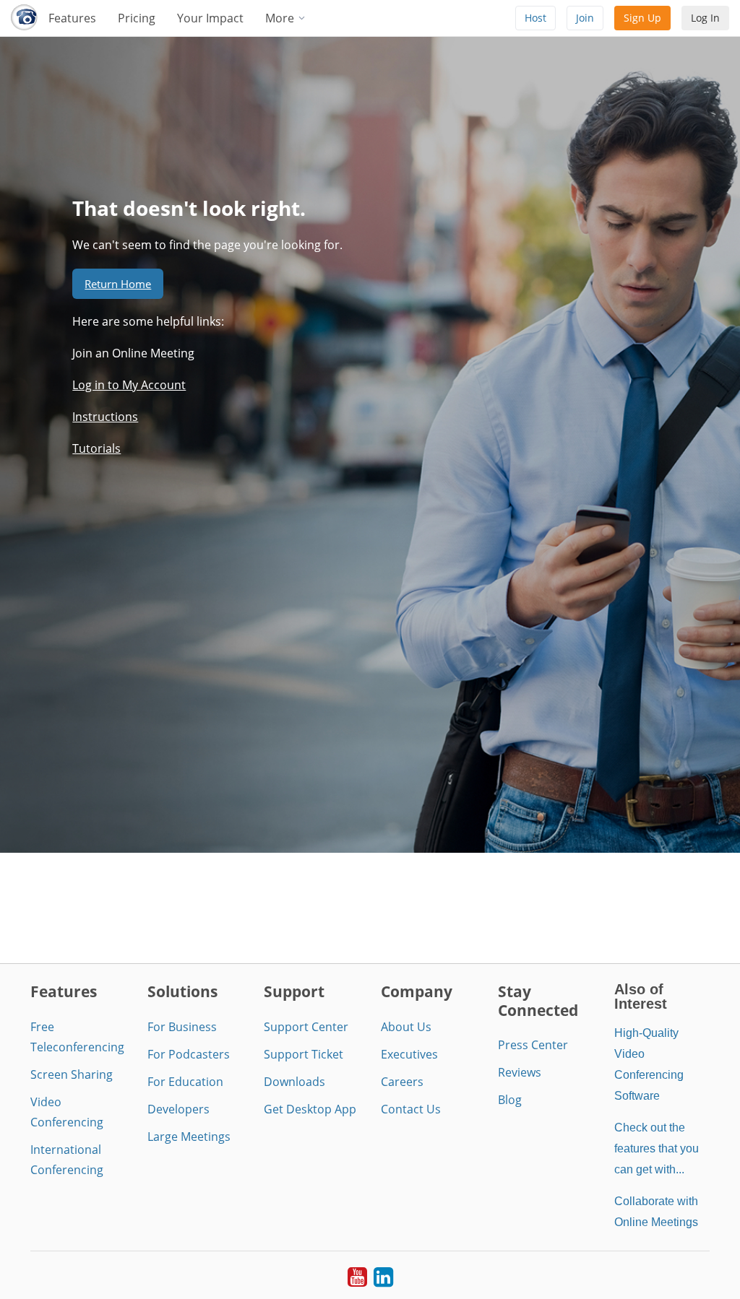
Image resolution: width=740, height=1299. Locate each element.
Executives (409, 1054)
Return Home (118, 284)
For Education (185, 1082)
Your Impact (210, 18)
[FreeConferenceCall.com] (24, 18)
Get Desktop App (310, 1109)
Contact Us (411, 1109)
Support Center (306, 1027)
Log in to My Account (129, 385)
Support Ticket (303, 1054)
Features (72, 18)
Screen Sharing (71, 1074)
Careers (402, 1082)
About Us (406, 1027)
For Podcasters (188, 1054)
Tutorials (96, 448)
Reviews (519, 1072)
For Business (182, 1027)
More (281, 18)
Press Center (533, 1045)
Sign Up (642, 18)
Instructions (105, 417)
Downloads (294, 1082)
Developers (178, 1109)
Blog (510, 1100)
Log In (705, 18)
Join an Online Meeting (133, 353)
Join (585, 18)
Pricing (136, 18)
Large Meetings (189, 1136)
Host (535, 18)
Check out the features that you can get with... (656, 1148)
